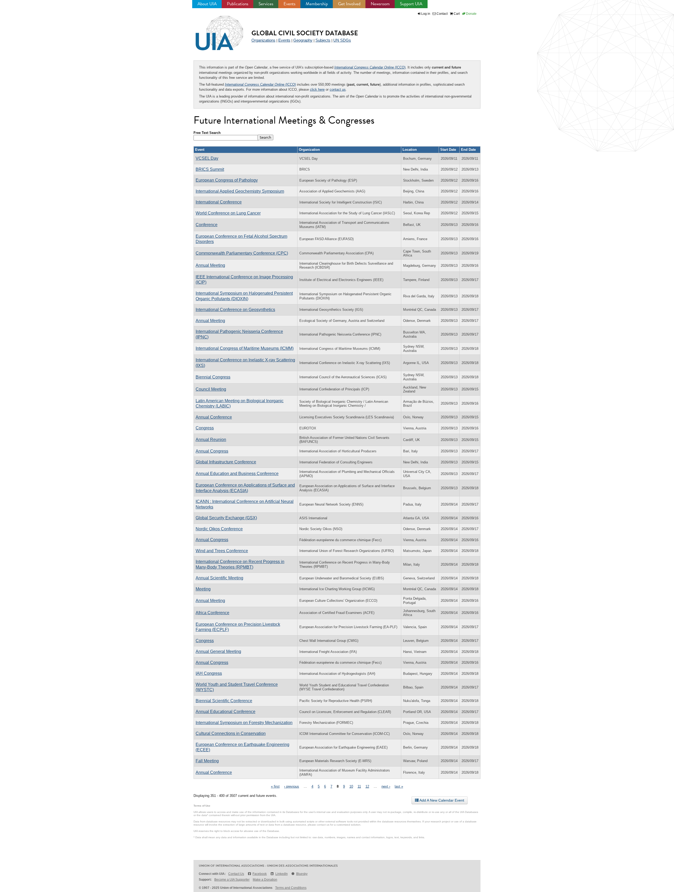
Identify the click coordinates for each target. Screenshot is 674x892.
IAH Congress (209, 673)
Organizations (263, 40)
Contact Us (236, 874)
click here (317, 89)
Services (266, 4)
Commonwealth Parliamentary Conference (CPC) (242, 253)
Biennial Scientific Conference (224, 701)
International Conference (219, 202)
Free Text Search (207, 133)
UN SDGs (342, 40)
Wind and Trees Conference (222, 551)
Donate (471, 14)
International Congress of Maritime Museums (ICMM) (245, 348)
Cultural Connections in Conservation (231, 733)
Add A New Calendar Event (441, 800)
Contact (442, 14)
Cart (456, 14)
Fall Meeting (207, 761)
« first (275, 786)
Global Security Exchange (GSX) (226, 518)
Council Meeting (211, 389)
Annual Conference (214, 417)
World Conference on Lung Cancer (228, 213)
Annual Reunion (211, 439)
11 (359, 786)
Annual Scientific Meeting (219, 578)
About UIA (207, 4)
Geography (303, 40)
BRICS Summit (210, 169)
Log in (425, 14)
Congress (205, 428)
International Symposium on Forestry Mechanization (244, 722)
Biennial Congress (213, 377)
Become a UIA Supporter (232, 879)
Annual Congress (212, 451)
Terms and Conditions (290, 888)
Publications (237, 4)
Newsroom (380, 4)
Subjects (322, 40)
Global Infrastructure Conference (226, 462)
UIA (213, 30)
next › (385, 786)
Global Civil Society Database (304, 33)
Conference (206, 224)
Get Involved (349, 4)
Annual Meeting (210, 265)
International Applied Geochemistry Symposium (240, 191)
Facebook (259, 874)
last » (399, 786)
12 (367, 786)
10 (351, 786)
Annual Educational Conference (225, 711)
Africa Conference (212, 612)
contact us (338, 89)
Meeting (203, 589)
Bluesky (302, 874)
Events (289, 4)
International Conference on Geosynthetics (235, 309)
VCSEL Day (207, 158)
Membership (317, 4)
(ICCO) (369, 67)
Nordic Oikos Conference (219, 529)
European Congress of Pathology (227, 180)
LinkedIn (281, 874)
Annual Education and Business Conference (237, 473)
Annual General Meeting (218, 651)
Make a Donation (265, 879)
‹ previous (291, 786)
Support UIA (411, 4)
